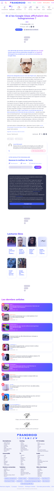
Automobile (6, 453)
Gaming (22, 441)
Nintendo (23, 447)
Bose (39, 456)
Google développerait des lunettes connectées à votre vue (22, 272)
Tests (34, 2)
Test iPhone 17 (45, 478)
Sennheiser (40, 462)
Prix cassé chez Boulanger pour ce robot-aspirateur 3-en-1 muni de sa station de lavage (24, 316)
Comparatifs (13, 344)
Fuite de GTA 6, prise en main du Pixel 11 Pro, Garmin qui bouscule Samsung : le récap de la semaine (23, 406)
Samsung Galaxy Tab (25, 473)
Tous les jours (14, 163)
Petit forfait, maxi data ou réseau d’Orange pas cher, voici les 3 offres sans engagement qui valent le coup (25, 396)
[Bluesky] (36, 438)
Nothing (39, 460)
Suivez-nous (19, 29)
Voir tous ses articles (37, 150)
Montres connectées (9, 467)
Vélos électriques (41, 467)
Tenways (39, 474)
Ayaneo (22, 444)
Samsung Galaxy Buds (43, 461)
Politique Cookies (30, 486)
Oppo (5, 447)
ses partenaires (19, 196)
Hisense (22, 455)
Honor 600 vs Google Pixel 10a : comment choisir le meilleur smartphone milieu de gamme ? (24, 346)
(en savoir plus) (36, 191)
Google (11, 138)
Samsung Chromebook (43, 451)
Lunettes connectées (23, 13)
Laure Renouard (17, 144)
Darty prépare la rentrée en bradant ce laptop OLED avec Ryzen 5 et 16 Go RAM (24, 376)
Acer (39, 442)
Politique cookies (16, 201)
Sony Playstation (24, 449)
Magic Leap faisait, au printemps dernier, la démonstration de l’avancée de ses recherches (25, 111)
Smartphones (7, 441)
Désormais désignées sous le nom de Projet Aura (21, 75)
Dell (38, 445)
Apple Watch (7, 470)
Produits (8, 13)
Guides (39, 2)
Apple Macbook (41, 444)
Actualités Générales (15, 404)
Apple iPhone (7, 442)
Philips (22, 458)
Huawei (5, 445)
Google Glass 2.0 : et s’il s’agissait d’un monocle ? (42, 251)
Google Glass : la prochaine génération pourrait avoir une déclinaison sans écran (22, 251)
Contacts (21, 486)
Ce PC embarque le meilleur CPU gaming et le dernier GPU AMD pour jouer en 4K (12, 251)
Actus (29, 2)
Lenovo (39, 446)
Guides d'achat (13, 324)
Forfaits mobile (22, 478)
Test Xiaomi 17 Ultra (9, 481)
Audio (38, 453)
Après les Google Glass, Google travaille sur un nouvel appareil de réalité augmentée (32, 251)
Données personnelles (43, 486)
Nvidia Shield (24, 448)
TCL (21, 462)
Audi (5, 455)
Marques (19, 138)
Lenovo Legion (24, 445)
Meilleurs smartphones (10, 478)
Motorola (6, 446)
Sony (22, 461)
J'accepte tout (28, 203)
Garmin (5, 472)
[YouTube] (28, 438)
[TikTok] (34, 438)
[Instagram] (20, 438)
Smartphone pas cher (34, 478)
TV (20, 453)
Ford (5, 458)
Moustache (40, 472)
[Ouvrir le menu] (2, 3)
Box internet (46, 481)
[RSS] (26, 438)
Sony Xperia (6, 449)
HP (38, 448)
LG (21, 456)
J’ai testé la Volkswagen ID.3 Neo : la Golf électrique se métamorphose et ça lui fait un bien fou (23, 366)
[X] (18, 438)
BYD (5, 456)
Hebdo (24, 163)
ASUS (22, 442)
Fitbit (5, 471)
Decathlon (40, 470)
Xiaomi (5, 451)
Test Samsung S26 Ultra (27, 483)
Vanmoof (40, 476)
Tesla (5, 463)
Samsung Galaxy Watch (9, 474)
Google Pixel (7, 444)
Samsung (23, 460)
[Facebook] (23, 438)
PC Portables (40, 441)
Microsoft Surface (42, 449)
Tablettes (22, 467)
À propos (14, 486)
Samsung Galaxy (8, 448)
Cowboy (39, 469)
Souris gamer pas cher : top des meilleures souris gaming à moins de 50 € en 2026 (24, 326)
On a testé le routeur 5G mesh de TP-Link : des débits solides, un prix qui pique (24, 386)
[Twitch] (31, 438)
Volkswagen (6, 464)
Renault (5, 462)
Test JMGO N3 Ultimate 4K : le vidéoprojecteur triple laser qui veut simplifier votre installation (24, 306)
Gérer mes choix (27, 206)
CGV (52, 486)
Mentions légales (5, 486)
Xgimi (22, 463)
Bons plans (46, 2)
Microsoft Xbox (24, 446)
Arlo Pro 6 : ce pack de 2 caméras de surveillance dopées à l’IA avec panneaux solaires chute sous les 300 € (25, 356)
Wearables (14, 13)
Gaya (39, 471)
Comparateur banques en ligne (32, 481)
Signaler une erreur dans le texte (15, 131)
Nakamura (40, 473)
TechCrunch (15, 134)
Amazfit (5, 469)
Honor (39, 447)
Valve (22, 451)
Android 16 (19, 481)
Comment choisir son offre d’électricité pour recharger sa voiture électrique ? (24, 337)
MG (4, 460)
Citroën (5, 457)
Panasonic (23, 457)
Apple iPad (23, 469)
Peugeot (6, 461)
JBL (38, 458)
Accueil (3, 13)
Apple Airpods (41, 455)
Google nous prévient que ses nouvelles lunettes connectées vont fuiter (12, 272)
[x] (9, 151)
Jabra (39, 457)
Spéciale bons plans (36, 163)
